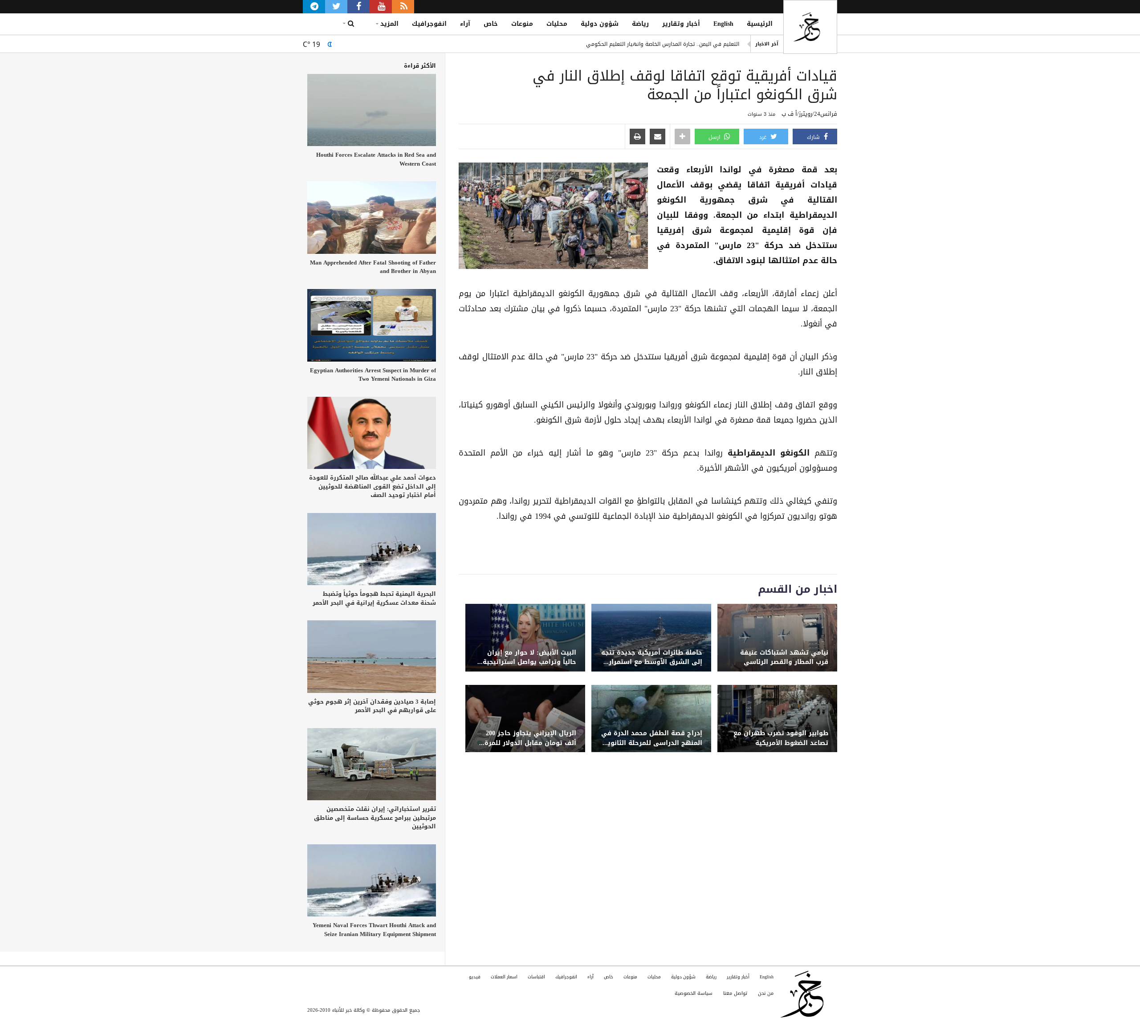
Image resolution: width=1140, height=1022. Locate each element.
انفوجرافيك (429, 24)
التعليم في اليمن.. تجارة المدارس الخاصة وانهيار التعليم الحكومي (662, 44)
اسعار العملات (504, 977)
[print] (637, 137)
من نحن (766, 993)
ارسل (715, 137)
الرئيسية (760, 24)
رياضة (640, 24)
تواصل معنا (735, 993)
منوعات (522, 24)
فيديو (474, 977)
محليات (556, 24)
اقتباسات (536, 977)
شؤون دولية (600, 24)
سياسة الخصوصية (693, 993)
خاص (491, 24)
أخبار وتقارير (681, 24)
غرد (763, 137)
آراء (465, 24)
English (723, 24)
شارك (814, 137)
